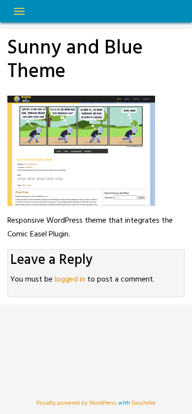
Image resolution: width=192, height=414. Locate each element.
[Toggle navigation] (19, 11)
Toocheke (143, 403)
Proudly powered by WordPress (77, 403)
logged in (70, 279)
